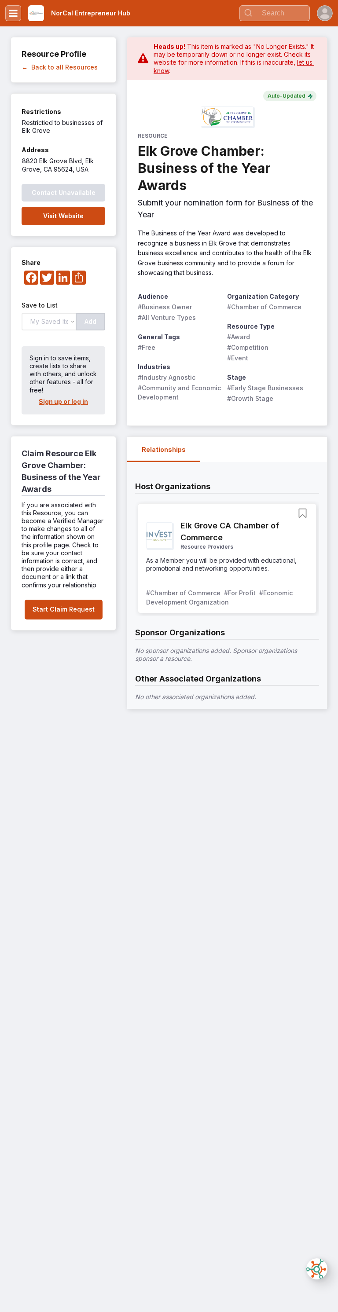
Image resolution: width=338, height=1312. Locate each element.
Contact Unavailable (64, 192)
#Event (237, 358)
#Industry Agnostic (166, 377)
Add (90, 321)
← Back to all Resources (60, 67)
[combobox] (274, 13)
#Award (238, 337)
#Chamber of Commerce (264, 307)
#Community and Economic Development (180, 392)
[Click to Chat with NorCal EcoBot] (316, 1268)
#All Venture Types (167, 317)
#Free (146, 347)
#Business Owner (165, 307)
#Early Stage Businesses (265, 388)
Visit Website (63, 216)
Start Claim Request (64, 609)
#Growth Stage (250, 398)
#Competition (247, 347)
